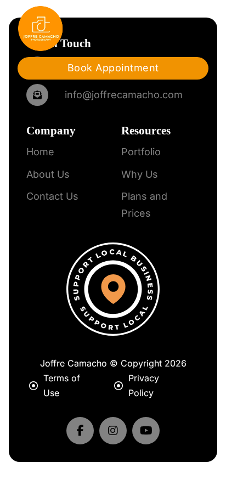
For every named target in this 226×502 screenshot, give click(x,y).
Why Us (139, 174)
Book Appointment (113, 68)
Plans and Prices (144, 204)
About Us (48, 174)
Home (40, 151)
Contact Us (52, 196)
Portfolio (141, 151)
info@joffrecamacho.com (124, 94)
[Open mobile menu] (189, 28)
